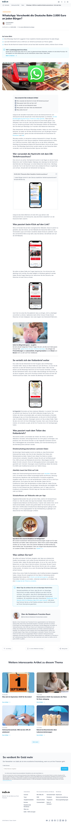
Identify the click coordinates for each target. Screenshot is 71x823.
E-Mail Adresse (6, 765)
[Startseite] (5, 2)
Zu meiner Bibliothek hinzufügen (26, 27)
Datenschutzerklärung (7, 780)
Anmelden (64, 768)
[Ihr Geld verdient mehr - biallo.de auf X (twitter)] (63, 820)
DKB (38, 797)
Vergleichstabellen (29, 799)
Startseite (7, 5)
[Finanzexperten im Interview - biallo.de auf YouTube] (47, 820)
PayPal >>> (39, 548)
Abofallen (47, 473)
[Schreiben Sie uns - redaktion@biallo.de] (66, 820)
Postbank (49, 797)
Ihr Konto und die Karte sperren (38, 577)
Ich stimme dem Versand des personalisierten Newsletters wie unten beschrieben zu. (24, 773)
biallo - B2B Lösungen (29, 811)
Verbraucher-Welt (15, 5)
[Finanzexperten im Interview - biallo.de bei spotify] (52, 820)
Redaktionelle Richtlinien (27, 805)
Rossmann (16, 135)
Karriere (26, 802)
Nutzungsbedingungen (62, 799)
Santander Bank (51, 794)
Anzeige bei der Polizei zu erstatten (26, 581)
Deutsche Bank (41, 799)
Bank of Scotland (49, 803)
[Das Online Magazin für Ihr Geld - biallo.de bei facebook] (55, 820)
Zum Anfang (8, 648)
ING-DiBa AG (40, 794)
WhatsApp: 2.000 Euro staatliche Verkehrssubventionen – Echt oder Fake (43, 5)
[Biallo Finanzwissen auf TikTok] (49, 820)
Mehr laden (35, 742)
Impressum (59, 794)
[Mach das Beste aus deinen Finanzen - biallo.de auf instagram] (57, 820)
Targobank (49, 799)
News (22, 5)
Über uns (26, 809)
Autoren (26, 794)
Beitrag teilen (64, 648)
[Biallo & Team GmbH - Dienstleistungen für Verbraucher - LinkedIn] (60, 820)
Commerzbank (40, 802)
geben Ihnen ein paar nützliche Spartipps (33, 349)
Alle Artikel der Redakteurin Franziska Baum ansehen (35, 617)
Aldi (23, 135)
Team (25, 797)
